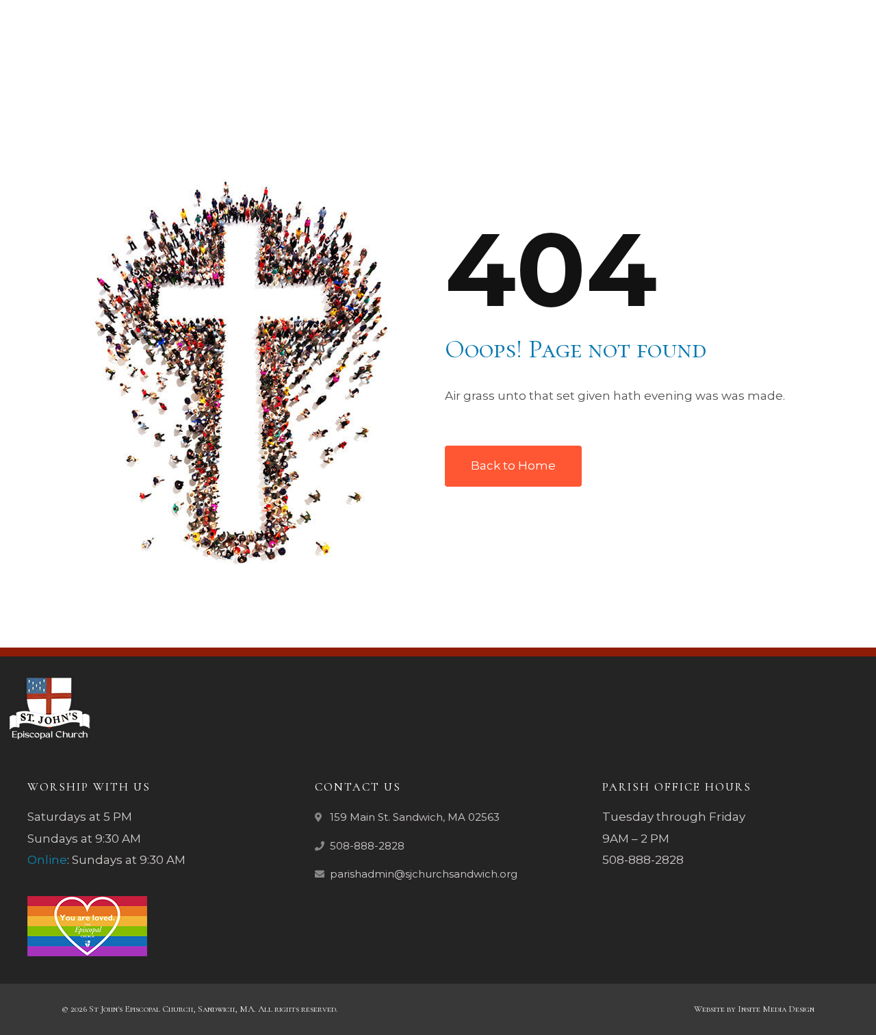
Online (47, 860)
